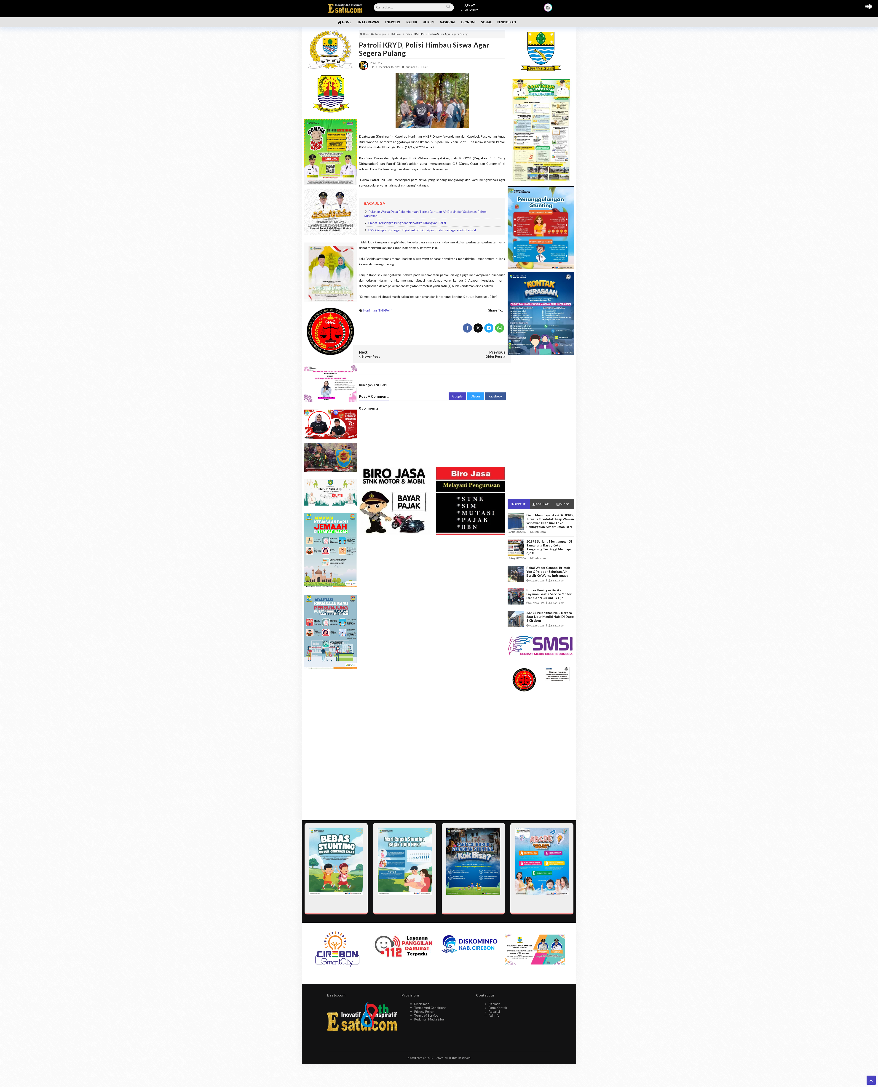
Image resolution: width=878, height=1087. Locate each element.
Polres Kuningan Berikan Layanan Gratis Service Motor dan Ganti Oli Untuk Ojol (549, 594)
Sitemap (494, 1004)
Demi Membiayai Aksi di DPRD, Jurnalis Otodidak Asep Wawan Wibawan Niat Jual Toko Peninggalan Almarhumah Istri (550, 521)
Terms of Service (426, 1015)
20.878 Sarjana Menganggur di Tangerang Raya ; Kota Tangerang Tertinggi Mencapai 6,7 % (549, 547)
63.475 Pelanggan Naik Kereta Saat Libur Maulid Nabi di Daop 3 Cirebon (550, 616)
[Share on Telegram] (488, 328)
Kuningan (370, 310)
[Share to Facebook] (467, 328)
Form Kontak (498, 1008)
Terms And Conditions (430, 1008)
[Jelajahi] (868, 6)
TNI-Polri (384, 310)
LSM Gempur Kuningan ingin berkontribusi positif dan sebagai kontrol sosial (422, 230)
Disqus (476, 396)
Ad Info (494, 1015)
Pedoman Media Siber (429, 1019)
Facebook (495, 396)
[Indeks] (548, 7)
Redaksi (494, 1011)
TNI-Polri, (423, 66)
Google (457, 396)
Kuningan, (412, 66)
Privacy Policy (424, 1011)
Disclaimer (421, 1004)
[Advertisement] (330, 744)
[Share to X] (478, 328)
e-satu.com (414, 1058)
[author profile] (363, 65)
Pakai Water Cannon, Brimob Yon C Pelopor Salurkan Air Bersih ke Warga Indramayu (548, 571)
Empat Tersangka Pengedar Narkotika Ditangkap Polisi (407, 223)
